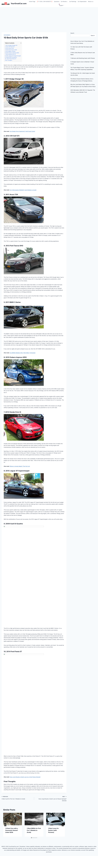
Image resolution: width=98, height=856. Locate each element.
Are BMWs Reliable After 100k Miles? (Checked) (22, 352)
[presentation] (12, 819)
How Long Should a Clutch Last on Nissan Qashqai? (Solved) (52, 798)
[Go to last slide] (5, 824)
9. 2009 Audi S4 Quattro (11, 57)
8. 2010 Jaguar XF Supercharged (13, 55)
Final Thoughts (8, 60)
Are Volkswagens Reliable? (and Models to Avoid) (23, 190)
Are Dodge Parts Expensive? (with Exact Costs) (22, 131)
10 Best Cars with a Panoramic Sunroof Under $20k (11, 830)
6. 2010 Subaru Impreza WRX (12, 52)
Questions (56, 1)
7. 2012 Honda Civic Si (10, 54)
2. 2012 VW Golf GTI (10, 46)
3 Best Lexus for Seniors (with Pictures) (53, 830)
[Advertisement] (49, 17)
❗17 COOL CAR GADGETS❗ (45, 1)
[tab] (31, 837)
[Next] (63, 824)
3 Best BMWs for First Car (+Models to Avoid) (34, 830)
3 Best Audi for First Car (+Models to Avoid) (13, 798)
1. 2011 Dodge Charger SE (11, 45)
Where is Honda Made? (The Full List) (20, 466)
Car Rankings (72, 1)
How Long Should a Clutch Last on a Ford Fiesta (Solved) (25, 777)
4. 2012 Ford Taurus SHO (11, 49)
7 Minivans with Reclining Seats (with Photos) (82, 58)
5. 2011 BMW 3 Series (10, 51)
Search (72, 33)
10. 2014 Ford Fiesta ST (10, 58)
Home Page (32, 1)
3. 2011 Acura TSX (9, 48)
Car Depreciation (82, 1)
